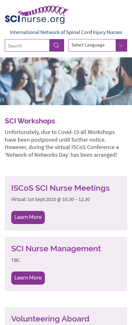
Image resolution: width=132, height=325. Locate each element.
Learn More (28, 217)
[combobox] (98, 45)
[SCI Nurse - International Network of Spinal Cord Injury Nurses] (66, 14)
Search (56, 45)
